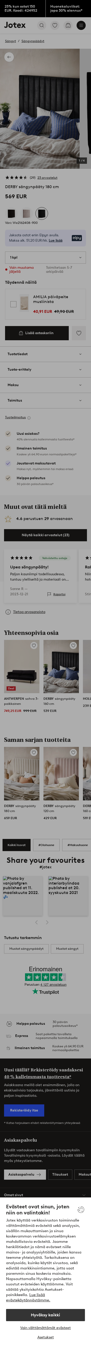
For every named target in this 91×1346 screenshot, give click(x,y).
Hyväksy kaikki (45, 1315)
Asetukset (45, 1337)
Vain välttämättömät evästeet (45, 1328)
